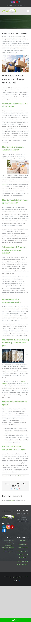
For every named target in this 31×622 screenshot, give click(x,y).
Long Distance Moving (8, 547)
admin (4, 475)
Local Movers (8, 545)
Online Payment (8, 552)
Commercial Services (8, 540)
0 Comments (22, 475)
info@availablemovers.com (18, 5)
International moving (8, 543)
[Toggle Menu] (27, 11)
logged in (11, 500)
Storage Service (8, 549)
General (17, 475)
